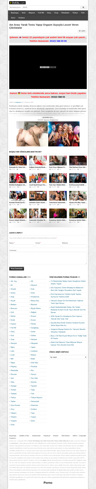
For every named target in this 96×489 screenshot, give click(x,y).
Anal (23, 13)
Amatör (13, 289)
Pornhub (34, 366)
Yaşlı (33, 413)
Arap (12, 297)
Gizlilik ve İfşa (24, 436)
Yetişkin (13, 417)
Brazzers (14, 308)
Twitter (13, 401)
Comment (12, 250)
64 (11, 285)
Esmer (33, 320)
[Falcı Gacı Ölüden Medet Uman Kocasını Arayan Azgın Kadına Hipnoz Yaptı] (58, 178)
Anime (13, 293)
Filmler (33, 324)
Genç (49, 13)
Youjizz (33, 417)
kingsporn (18, 102)
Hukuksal (47, 436)
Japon (33, 347)
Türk (82, 13)
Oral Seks (34, 363)
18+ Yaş (14, 281)
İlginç (13, 347)
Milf (12, 359)
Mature (33, 355)
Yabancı (14, 413)
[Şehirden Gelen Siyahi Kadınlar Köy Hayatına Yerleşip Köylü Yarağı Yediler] (38, 195)
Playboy (14, 366)
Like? (83, 31)
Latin (12, 351)
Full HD (41, 13)
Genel (33, 332)
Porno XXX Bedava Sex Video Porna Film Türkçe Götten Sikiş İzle (48, 441)
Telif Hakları (65, 436)
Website (65, 243)
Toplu (33, 390)
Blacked (34, 304)
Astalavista (35, 297)
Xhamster (34, 405)
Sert (12, 378)
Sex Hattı (34, 378)
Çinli (12, 312)
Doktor (13, 316)
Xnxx (12, 409)
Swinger (13, 386)
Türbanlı (14, 394)
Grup (56, 13)
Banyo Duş (35, 301)
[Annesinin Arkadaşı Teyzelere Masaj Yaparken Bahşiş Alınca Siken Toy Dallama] (38, 213)
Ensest (33, 316)
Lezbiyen (34, 351)
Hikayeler (34, 343)
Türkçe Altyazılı (36, 397)
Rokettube (65, 13)
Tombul (13, 390)
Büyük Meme (36, 308)
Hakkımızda (36, 436)
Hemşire (14, 343)
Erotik (13, 320)
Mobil (33, 359)
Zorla (12, 425)
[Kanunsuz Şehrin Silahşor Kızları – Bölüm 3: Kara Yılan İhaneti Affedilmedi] (58, 213)
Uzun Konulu (15, 405)
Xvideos (21, 18)
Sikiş (12, 382)
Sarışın (33, 374)
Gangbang (34, 328)
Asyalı (13, 301)
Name (11, 243)
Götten (33, 335)
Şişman (33, 382)
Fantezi (13, 324)
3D (32, 281)
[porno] (32, 134)
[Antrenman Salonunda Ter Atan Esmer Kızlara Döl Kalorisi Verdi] (58, 195)
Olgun (13, 363)
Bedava (13, 304)
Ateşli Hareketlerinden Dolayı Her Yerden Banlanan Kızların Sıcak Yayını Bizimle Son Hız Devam (68, 309)
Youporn (14, 421)
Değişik (33, 312)
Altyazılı (32, 13)
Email (38, 243)
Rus (32, 370)
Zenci (13, 18)
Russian (14, 374)
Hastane (34, 339)
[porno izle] (64, 134)
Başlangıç (15, 13)
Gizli (12, 335)
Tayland (34, 386)
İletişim (55, 436)
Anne (33, 293)
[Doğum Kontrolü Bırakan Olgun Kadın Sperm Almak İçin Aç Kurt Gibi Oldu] (38, 160)
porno (44, 460)
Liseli (12, 355)
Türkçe (75, 13)
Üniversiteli (35, 401)
